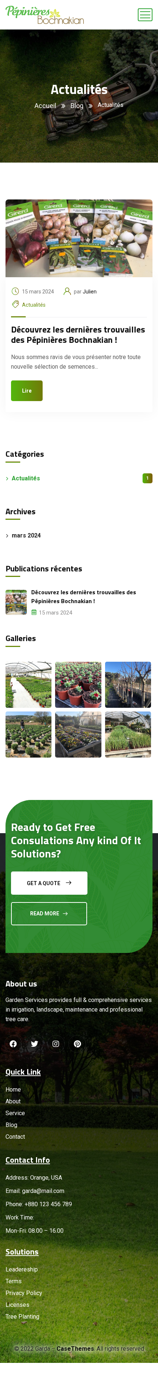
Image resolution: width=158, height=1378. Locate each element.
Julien (90, 292)
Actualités (34, 305)
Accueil (45, 105)
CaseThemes (75, 1348)
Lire (27, 391)
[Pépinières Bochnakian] (45, 15)
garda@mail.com (43, 1190)
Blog (77, 105)
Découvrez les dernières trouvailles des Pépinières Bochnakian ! (78, 335)
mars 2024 (26, 535)
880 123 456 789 (50, 1204)
